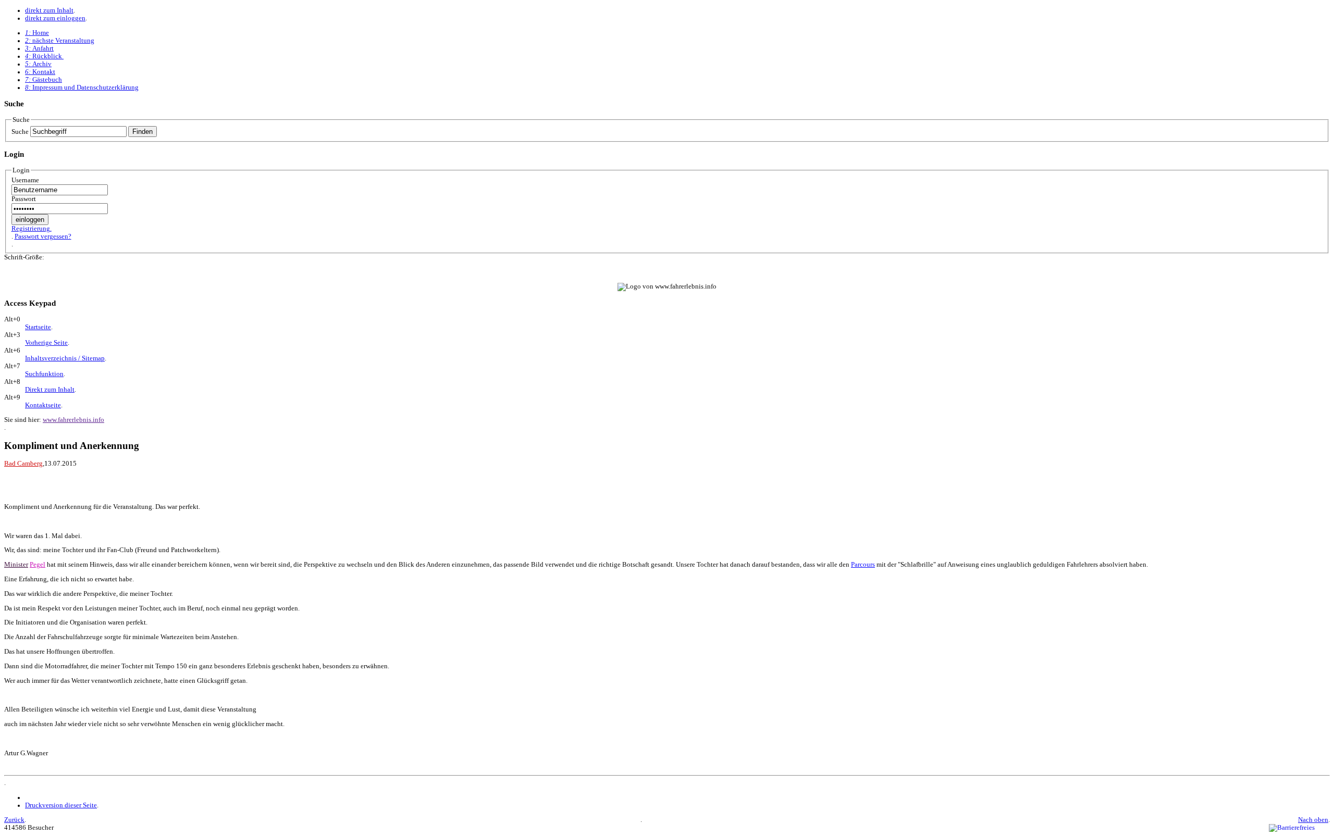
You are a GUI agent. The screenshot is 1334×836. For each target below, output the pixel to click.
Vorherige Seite (46, 342)
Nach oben (1313, 819)
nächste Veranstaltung (59, 40)
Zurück (14, 819)
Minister (16, 564)
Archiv (38, 64)
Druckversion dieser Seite (61, 805)
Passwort (23, 199)
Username (25, 180)
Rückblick (44, 56)
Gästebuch (43, 79)
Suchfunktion (44, 374)
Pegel (37, 564)
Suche (20, 131)
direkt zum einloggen (55, 18)
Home (37, 32)
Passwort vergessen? (43, 236)
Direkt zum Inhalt (50, 389)
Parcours (863, 564)
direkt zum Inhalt (49, 10)
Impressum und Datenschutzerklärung (82, 87)
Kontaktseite (43, 405)
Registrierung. (31, 228)
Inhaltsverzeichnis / (65, 358)
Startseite (38, 327)
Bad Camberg (23, 463)
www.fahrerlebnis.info (73, 419)
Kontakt (40, 72)
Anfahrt (39, 48)
